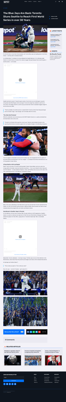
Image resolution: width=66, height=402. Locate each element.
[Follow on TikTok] (12, 384)
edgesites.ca (9, 392)
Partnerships (46, 378)
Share (43, 331)
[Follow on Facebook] (4, 384)
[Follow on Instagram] (10, 384)
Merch (35, 378)
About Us (35, 382)
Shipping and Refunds (48, 382)
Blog (35, 377)
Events (35, 380)
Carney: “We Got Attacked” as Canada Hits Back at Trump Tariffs (52, 351)
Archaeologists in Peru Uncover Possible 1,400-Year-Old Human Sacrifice (55, 40)
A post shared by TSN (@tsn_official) (20, 254)
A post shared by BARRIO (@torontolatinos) (20, 97)
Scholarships (46, 380)
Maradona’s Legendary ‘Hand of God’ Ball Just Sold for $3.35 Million (56, 35)
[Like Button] (22, 332)
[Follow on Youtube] (15, 384)
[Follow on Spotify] (7, 384)
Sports (57, 18)
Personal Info (57, 377)
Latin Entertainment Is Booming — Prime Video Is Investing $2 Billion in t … (55, 45)
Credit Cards (57, 380)
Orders (56, 378)
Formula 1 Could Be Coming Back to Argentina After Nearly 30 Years (33, 351)
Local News (53, 18)
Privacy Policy (47, 377)
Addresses (56, 382)
